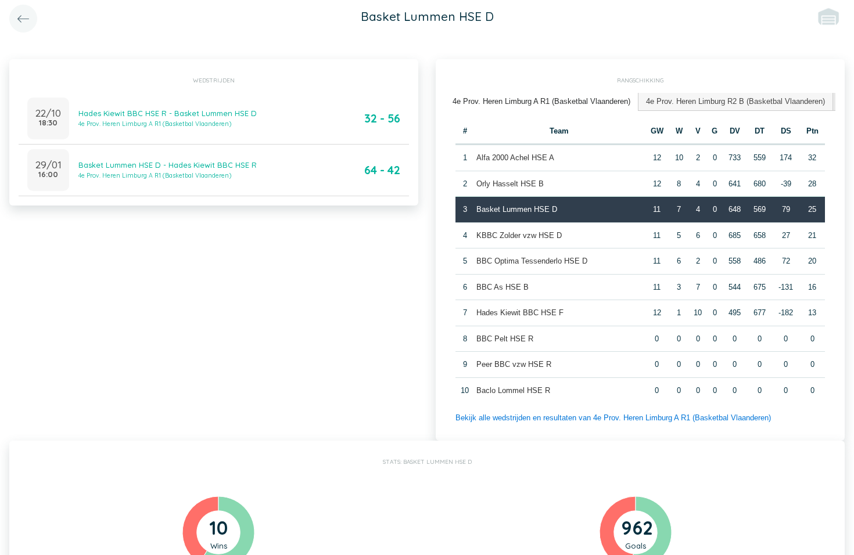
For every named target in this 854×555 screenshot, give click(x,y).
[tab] (541, 102)
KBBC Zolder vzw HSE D (519, 235)
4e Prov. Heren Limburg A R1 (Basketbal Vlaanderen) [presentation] (541, 101)
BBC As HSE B (502, 287)
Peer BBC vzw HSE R (513, 364)
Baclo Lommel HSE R (513, 390)
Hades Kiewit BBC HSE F (520, 312)
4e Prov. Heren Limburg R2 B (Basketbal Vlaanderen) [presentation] (735, 101)
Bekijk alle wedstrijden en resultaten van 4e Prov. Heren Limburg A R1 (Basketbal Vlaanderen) (613, 417)
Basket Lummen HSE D (516, 209)
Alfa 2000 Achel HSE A (515, 157)
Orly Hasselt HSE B (510, 183)
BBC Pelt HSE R (504, 338)
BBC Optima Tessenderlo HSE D (531, 261)
